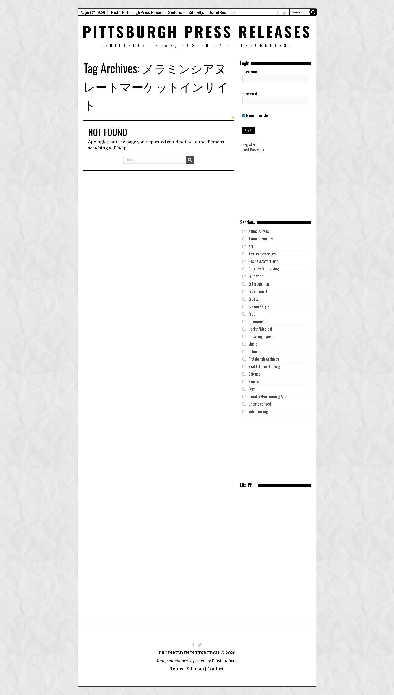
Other (252, 351)
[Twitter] (284, 13)
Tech (252, 389)
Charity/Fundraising (263, 269)
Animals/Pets (258, 231)
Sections (175, 12)
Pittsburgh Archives (263, 359)
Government (257, 321)
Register (249, 144)
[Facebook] (277, 13)
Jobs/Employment (261, 336)
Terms (176, 668)
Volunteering (258, 411)
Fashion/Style (258, 306)
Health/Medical (260, 329)
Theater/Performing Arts (267, 396)
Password (249, 93)
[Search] (313, 12)
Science (254, 374)
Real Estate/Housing (264, 366)
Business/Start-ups (263, 261)
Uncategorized (259, 404)
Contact (215, 668)
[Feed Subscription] (232, 117)
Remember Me (256, 115)
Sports (253, 381)
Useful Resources (222, 12)
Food (251, 314)
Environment (257, 291)
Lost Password (253, 149)
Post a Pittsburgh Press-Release (137, 12)
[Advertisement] (275, 189)
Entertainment (259, 284)
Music (252, 344)
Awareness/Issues (262, 254)
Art (250, 246)
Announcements (260, 239)
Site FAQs (196, 12)
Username (250, 72)
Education (255, 276)
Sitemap (195, 668)
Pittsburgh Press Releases (197, 31)
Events (253, 299)
